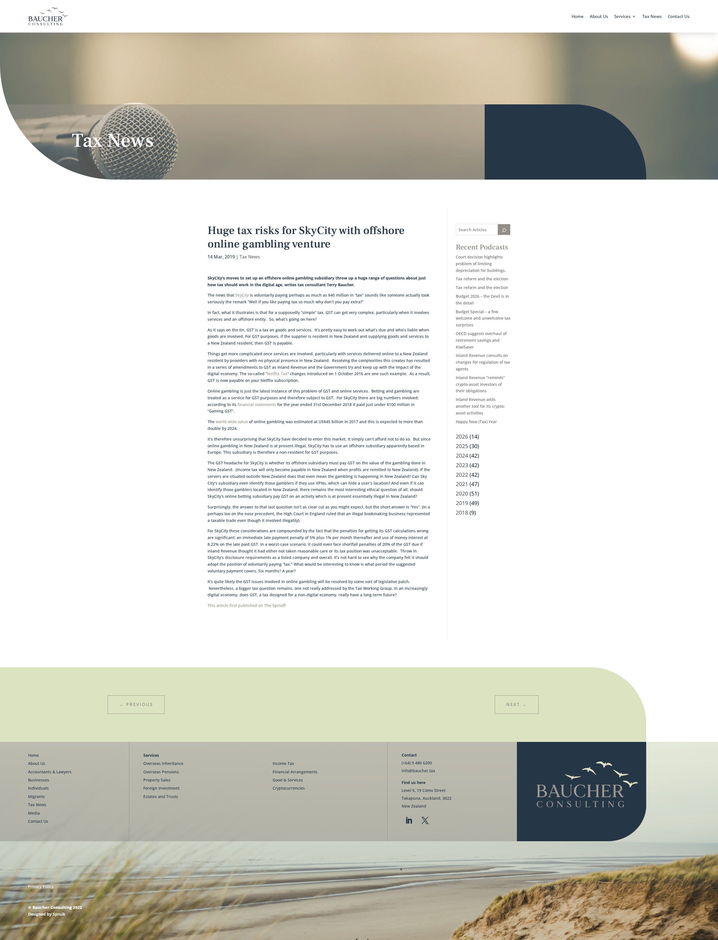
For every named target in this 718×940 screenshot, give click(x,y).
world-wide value (232, 421)
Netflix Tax (277, 373)
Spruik (59, 914)
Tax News (652, 16)
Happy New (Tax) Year (476, 421)
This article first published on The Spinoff (247, 605)
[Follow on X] (425, 821)
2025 (462, 446)
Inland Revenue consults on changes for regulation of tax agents (483, 362)
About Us (599, 16)
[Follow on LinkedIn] (409, 821)
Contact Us (678, 16)
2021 (462, 484)
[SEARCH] (504, 229)
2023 (462, 465)
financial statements (257, 404)
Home (578, 16)
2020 (462, 493)
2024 (462, 455)
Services (622, 16)
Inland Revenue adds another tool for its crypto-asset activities (480, 406)
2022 (462, 474)
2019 (462, 503)
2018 (462, 512)
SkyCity (242, 295)
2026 (462, 436)
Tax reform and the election (482, 278)
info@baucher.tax (418, 770)
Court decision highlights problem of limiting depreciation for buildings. (481, 263)
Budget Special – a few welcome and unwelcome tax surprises (483, 318)
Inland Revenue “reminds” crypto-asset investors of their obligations (480, 384)
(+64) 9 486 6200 (417, 762)
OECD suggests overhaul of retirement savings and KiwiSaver (481, 340)
